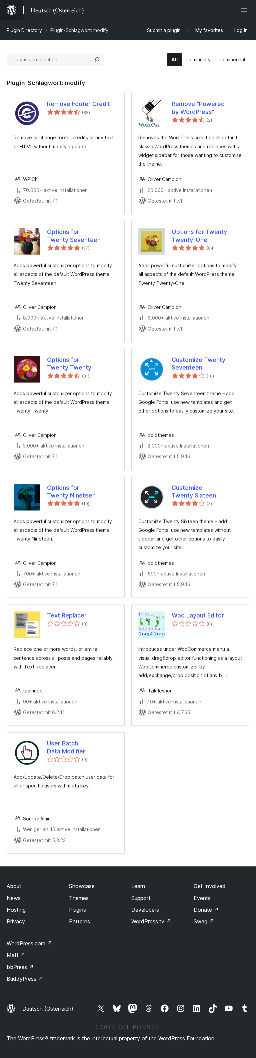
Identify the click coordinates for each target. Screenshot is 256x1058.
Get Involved (210, 886)
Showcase (82, 886)
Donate (206, 909)
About (14, 886)
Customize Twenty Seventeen (198, 363)
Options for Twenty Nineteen (71, 491)
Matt (16, 955)
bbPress (20, 967)
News (14, 898)
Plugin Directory (24, 30)
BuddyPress (25, 978)
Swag (204, 921)
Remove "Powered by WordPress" (198, 107)
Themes (79, 898)
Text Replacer (67, 615)
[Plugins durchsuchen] (97, 59)
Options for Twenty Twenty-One (199, 235)
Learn (138, 886)
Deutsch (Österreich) (47, 1008)
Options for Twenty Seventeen (74, 235)
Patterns (79, 921)
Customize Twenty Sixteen (194, 491)
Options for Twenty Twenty (69, 363)
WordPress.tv (151, 921)
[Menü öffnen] (245, 10)
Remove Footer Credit (78, 103)
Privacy (16, 921)
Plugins (77, 909)
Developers (145, 909)
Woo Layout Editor (198, 615)
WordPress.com (29, 943)
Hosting (16, 909)
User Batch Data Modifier (66, 747)
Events (202, 898)
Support (141, 898)
